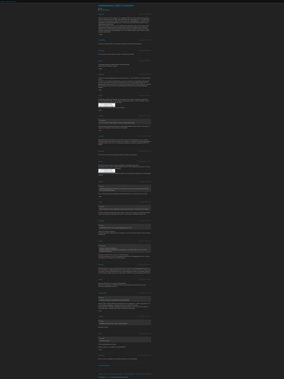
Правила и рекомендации (116, 373)
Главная (100, 373)
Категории (106, 373)
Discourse (108, 377)
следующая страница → (104, 365)
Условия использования (129, 373)
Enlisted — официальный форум (8, 1)
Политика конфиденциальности (143, 373)
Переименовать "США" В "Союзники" (116, 5)
